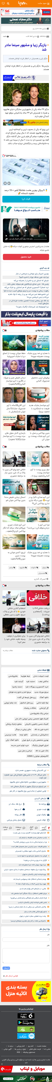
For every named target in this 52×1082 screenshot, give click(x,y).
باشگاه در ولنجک (30, 708)
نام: (48, 934)
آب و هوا (18, 809)
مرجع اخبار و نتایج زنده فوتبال (20, 692)
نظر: (48, 945)
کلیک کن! (26, 199)
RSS (18, 1052)
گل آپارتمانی (43, 708)
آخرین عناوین (44, 828)
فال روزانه (18, 814)
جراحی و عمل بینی (25, 750)
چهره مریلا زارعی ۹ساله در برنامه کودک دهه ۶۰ (31, 884)
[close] (2, 1064)
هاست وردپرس (10, 734)
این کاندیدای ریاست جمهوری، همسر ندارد (30, 770)
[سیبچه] (26, 1016)
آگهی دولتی (8, 1049)
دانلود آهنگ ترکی (12, 740)
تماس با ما (47, 1049)
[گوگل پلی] (26, 1023)
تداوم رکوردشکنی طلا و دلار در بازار (35, 911)
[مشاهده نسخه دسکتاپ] (3, 3)
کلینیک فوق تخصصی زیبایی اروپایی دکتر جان (31, 718)
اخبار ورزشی (21, 1046)
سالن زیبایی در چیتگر (23, 729)
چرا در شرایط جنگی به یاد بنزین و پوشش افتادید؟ (30, 842)
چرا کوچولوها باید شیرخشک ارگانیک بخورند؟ (32, 306)
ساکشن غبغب (43, 681)
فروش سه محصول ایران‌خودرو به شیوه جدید (32, 856)
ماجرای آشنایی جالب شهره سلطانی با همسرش (30, 851)
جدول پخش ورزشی (14, 820)
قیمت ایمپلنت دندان (40, 676)
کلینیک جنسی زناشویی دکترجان (36, 724)
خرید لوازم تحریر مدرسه (20, 745)
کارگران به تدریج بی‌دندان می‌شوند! (35, 860)
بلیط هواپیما (25, 676)
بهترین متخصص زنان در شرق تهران (35, 740)
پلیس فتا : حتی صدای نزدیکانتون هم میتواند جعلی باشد (28, 284)
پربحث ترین (5, 828)
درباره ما (11, 1046)
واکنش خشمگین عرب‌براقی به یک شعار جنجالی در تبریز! (27, 907)
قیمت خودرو (41, 809)
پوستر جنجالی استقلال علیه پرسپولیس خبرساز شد (29, 879)
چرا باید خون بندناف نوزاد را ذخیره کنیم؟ (34, 277)
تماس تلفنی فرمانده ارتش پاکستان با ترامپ (32, 902)
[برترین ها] (22, 3)
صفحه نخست (41, 1046)
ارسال (6, 968)
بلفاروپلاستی (13, 676)
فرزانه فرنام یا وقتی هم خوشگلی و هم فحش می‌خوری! (29, 898)
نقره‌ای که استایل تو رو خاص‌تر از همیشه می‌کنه (31, 280)
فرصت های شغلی (35, 1049)
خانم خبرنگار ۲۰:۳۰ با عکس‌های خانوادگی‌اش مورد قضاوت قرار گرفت (25, 776)
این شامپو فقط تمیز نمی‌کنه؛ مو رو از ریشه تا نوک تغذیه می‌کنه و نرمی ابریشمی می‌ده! (28, 296)
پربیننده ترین (18, 828)
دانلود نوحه (24, 734)
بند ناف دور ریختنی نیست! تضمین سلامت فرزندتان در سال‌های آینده (29, 302)
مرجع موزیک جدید (41, 692)
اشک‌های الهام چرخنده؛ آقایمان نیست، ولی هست (29, 833)
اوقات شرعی (41, 820)
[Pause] (5, 183)
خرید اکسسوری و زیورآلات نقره (37, 686)
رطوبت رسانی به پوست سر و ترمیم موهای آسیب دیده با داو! (26, 291)
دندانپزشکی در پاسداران (39, 734)
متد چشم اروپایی (10, 702)
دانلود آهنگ (44, 697)
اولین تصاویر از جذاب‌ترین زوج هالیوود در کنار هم (28, 791)
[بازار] (26, 1029)
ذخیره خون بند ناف (41, 729)
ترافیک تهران (41, 814)
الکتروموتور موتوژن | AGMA (37, 756)
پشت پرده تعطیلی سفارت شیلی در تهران (32, 916)
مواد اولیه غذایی (42, 702)
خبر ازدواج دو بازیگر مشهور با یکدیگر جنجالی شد (28, 786)
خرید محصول (26, 257)
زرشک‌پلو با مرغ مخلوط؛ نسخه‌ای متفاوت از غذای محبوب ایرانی (25, 869)
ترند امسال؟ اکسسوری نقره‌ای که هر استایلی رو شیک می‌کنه (26, 287)
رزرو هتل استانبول (26, 702)
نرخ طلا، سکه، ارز (15, 804)
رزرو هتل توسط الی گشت (26, 697)
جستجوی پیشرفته (29, 1052)
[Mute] (9, 183)
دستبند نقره (30, 681)
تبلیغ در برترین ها (20, 1049)
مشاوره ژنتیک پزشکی (14, 724)
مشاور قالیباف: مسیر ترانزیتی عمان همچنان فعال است (29, 846)
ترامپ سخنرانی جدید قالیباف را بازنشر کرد (33, 837)
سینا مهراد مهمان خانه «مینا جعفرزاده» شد (32, 865)
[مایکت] (26, 1036)
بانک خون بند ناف (41, 750)
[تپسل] (3, 155)
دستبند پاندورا (17, 686)
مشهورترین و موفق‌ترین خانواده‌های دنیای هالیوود (28, 782)
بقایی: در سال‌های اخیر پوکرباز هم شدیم (33, 888)
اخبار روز (31, 1046)
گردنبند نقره (19, 681)
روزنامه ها (42, 804)
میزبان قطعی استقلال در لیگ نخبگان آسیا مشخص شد (29, 893)
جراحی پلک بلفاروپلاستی (39, 713)
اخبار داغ (31, 828)
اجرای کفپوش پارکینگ (40, 745)
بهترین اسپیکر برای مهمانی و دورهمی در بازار (32, 273)
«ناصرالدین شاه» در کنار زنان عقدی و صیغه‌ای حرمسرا (28, 921)
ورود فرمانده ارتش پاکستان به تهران (34, 874)
